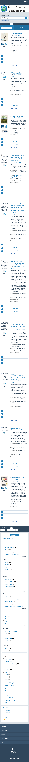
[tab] (21, 27)
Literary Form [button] (6, 666)
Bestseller (7, 596)
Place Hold (15, 62)
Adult (6, 633)
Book (6, 545)
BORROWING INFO (9, 697)
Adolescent (7, 636)
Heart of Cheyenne (9, 601)
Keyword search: (5, 15)
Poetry (6, 679)
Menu (2, 3)
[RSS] (4, 719)
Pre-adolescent (8, 638)
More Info (15, 59)
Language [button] (5, 645)
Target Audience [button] (6, 628)
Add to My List (14, 65)
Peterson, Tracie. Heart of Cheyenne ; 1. (14, 606)
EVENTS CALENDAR (9, 686)
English (6, 648)
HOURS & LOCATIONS (10, 700)
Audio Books (8, 552)
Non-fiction (7, 669)
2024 (6, 618)
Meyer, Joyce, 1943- (9, 586)
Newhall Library (8, 659)
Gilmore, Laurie (8, 584)
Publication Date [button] (6, 611)
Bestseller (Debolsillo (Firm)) (11, 599)
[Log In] (24, 1)
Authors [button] (5, 576)
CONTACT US (8, 702)
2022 (6, 623)
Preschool (7, 640)
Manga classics (8, 603)
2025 (6, 616)
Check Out (15, 518)
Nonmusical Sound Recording (12, 554)
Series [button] (4, 593)
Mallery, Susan (8, 589)
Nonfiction (7, 564)
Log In (26, 1)
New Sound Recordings (10, 715)
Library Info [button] (4, 730)
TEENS (6, 693)
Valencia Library (8, 661)
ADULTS (7, 695)
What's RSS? (7, 721)
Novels (6, 674)
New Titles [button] (5, 707)
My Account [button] (4, 738)
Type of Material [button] (6, 542)
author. (19, 214)
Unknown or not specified (11, 631)
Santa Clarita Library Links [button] (9, 683)
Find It (15, 55)
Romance (7, 571)
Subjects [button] (5, 559)
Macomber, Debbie (9, 581)
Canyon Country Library (10, 663)
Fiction (6, 562)
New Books (7, 710)
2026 (6, 614)
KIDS (6, 690)
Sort (2, 26)
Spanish (7, 650)
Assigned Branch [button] (7, 653)
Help (2, 742)
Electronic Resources (10, 547)
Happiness (7, 567)
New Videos (7, 712)
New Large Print (8, 717)
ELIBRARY (7, 688)
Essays (6, 677)
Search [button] (3, 734)
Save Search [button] (14, 535)
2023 (6, 621)
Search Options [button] (5, 20)
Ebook (6, 549)
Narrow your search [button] (8, 538)
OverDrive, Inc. (8, 579)
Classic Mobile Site (14, 758)
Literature (7, 569)
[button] (21, 27)
